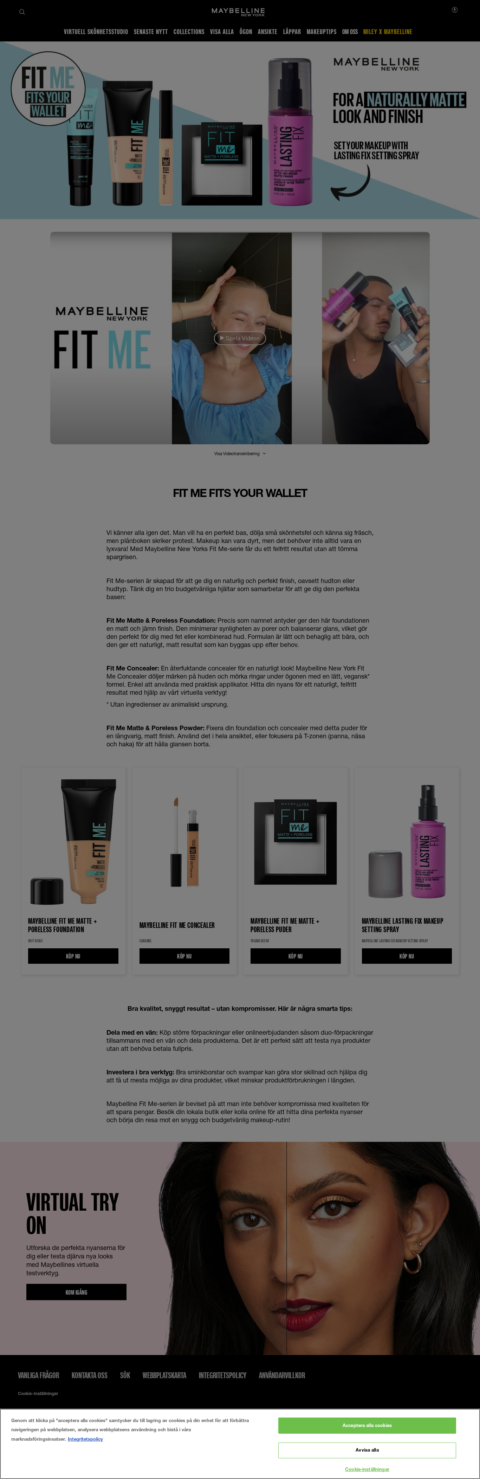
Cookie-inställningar (367, 1469)
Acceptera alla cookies (367, 1425)
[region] (240, 1444)
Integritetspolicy (85, 1439)
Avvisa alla (367, 1450)
